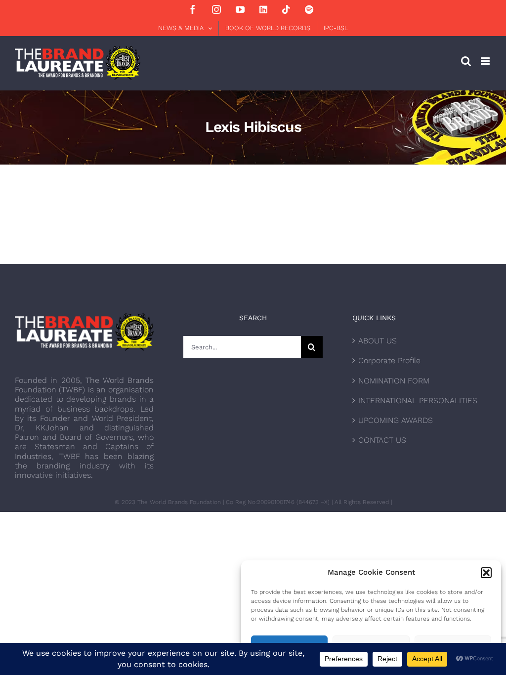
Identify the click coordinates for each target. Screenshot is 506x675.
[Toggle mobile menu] (486, 61)
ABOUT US (377, 340)
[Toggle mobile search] (466, 61)
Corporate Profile (389, 360)
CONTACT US (382, 440)
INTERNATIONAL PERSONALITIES (417, 400)
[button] (486, 573)
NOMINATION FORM (393, 380)
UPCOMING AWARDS (395, 420)
